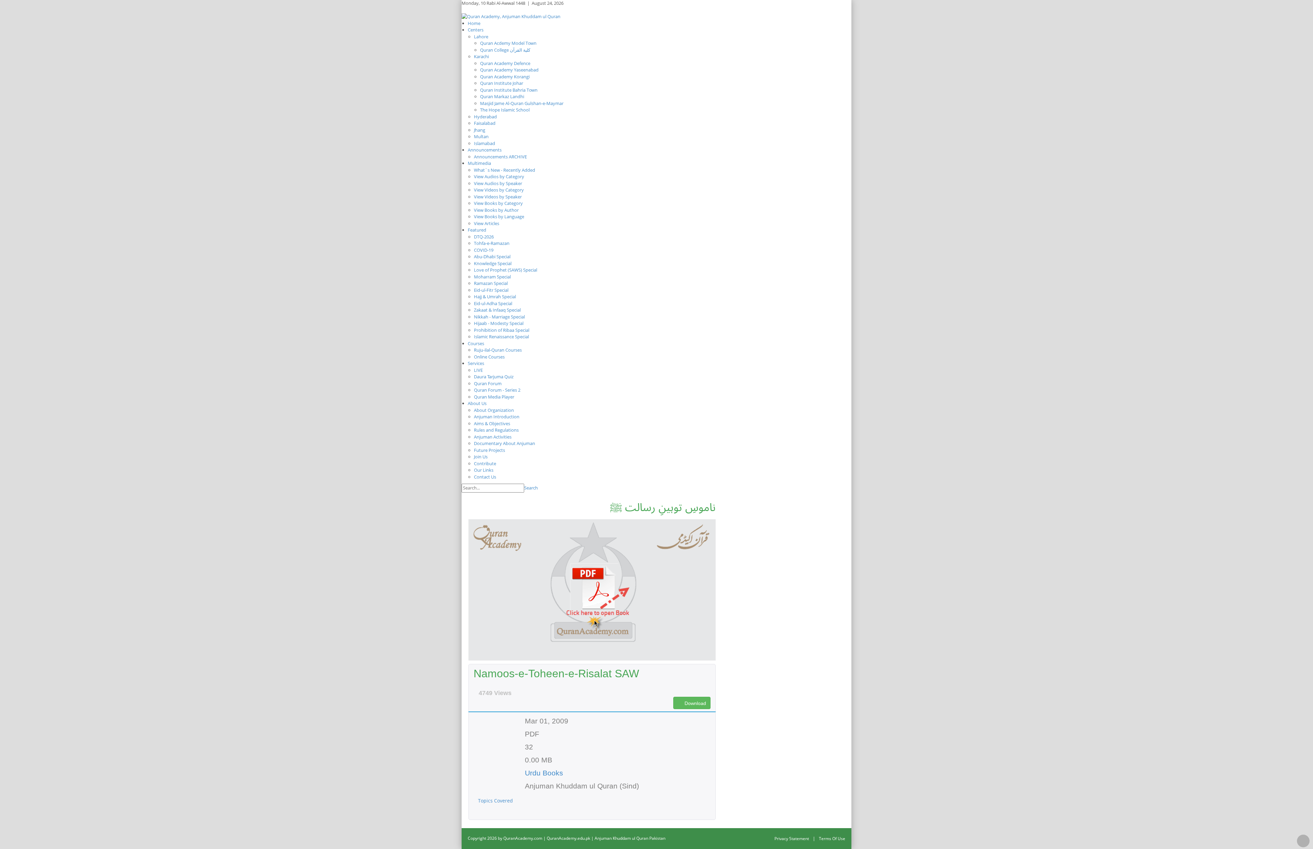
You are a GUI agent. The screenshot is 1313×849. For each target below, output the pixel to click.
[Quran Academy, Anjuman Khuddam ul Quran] (511, 16)
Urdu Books (544, 773)
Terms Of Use (832, 838)
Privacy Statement (791, 838)
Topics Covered (496, 800)
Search (531, 488)
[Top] (1303, 841)
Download (694, 703)
